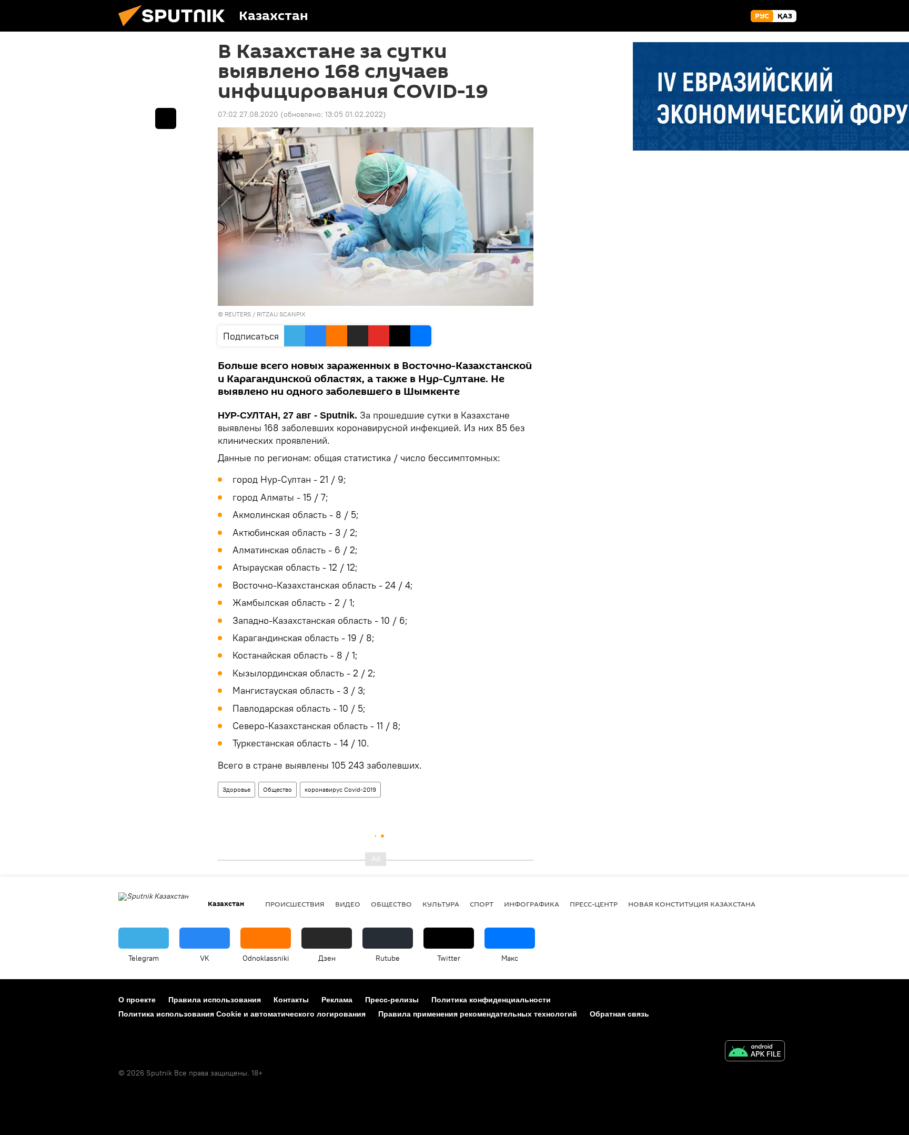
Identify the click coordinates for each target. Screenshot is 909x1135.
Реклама (336, 999)
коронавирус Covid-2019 (340, 789)
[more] (165, 118)
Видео (347, 904)
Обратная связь (619, 1014)
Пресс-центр (594, 904)
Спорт (481, 904)
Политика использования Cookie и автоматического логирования (242, 1014)
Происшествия (295, 904)
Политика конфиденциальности (491, 999)
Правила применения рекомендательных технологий (477, 1014)
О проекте (137, 999)
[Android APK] (755, 1052)
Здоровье (236, 789)
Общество (277, 789)
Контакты (291, 999)
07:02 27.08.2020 (248, 114)
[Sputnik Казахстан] (176, 29)
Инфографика (531, 904)
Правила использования (214, 999)
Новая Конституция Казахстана (691, 904)
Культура (440, 904)
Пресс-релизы (392, 999)
